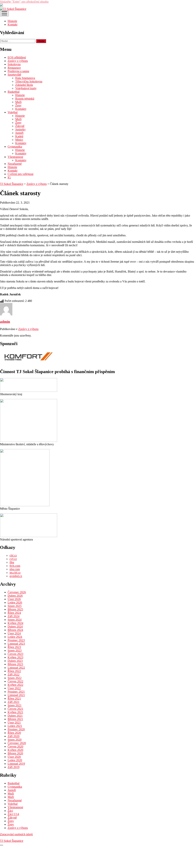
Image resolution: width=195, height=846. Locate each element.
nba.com (15, 569)
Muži (18, 102)
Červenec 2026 (17, 592)
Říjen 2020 (14, 732)
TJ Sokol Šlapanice (11, 840)
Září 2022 (13, 674)
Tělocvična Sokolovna (28, 81)
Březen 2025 (15, 609)
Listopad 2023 (16, 643)
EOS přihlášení (17, 57)
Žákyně (19, 126)
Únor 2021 (14, 722)
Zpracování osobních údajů (16, 834)
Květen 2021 (15, 712)
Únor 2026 (14, 599)
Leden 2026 (15, 602)
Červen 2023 (15, 654)
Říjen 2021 (14, 698)
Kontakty (20, 108)
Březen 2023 (15, 664)
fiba (12, 562)
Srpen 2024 (15, 619)
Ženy (18, 105)
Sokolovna (14, 64)
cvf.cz (13, 559)
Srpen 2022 (15, 678)
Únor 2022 (14, 688)
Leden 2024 (15, 636)
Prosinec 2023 (16, 640)
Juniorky (20, 129)
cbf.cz (13, 555)
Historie (12, 21)
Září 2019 (13, 767)
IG (9, 177)
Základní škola (24, 84)
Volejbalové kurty (26, 88)
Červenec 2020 (17, 743)
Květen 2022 (15, 684)
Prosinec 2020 (16, 729)
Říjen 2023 (14, 647)
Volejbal (13, 112)
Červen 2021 (15, 708)
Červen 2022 (15, 681)
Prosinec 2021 (16, 691)
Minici (19, 139)
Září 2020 (13, 736)
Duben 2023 (15, 660)
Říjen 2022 (14, 671)
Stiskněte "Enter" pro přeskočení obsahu (24, 1)
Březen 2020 (15, 753)
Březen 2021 (15, 719)
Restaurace (14, 67)
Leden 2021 (15, 726)
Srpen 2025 (15, 606)
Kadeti (19, 136)
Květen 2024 (15, 623)
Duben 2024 (15, 626)
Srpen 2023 (15, 650)
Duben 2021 (15, 715)
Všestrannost (15, 156)
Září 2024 (13, 616)
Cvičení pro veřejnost (20, 174)
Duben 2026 (15, 595)
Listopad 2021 (16, 695)
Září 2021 (13, 702)
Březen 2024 (15, 630)
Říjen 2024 (14, 612)
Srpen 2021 (15, 705)
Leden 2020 (15, 760)
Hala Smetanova (25, 78)
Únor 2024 (14, 633)
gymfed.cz (16, 576)
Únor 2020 (14, 756)
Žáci (10, 810)
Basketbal (13, 91)
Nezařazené (15, 163)
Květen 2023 (15, 657)
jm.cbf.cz (15, 572)
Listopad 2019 (16, 763)
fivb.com (15, 565)
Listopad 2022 (16, 667)
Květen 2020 (15, 750)
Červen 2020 (15, 746)
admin (5, 322)
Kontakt (12, 24)
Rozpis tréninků (24, 98)
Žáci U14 (13, 814)
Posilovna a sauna (18, 71)
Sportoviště (14, 74)
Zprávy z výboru (18, 60)
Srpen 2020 (15, 739)
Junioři (19, 132)
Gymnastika (15, 146)
